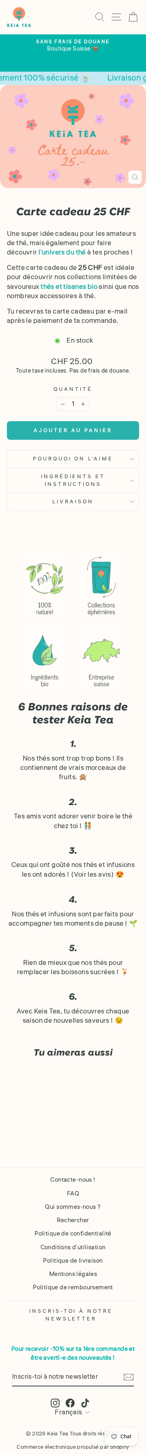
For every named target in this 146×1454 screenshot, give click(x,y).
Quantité (73, 389)
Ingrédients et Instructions (73, 480)
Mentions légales (73, 1274)
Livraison (73, 501)
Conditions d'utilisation (73, 1247)
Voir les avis (92, 875)
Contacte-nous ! (72, 1179)
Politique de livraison (73, 1260)
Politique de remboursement (73, 1287)
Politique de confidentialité (73, 1233)
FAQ (73, 1193)
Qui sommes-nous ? (73, 1206)
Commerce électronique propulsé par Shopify (73, 1447)
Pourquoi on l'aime (73, 458)
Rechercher (73, 1220)
